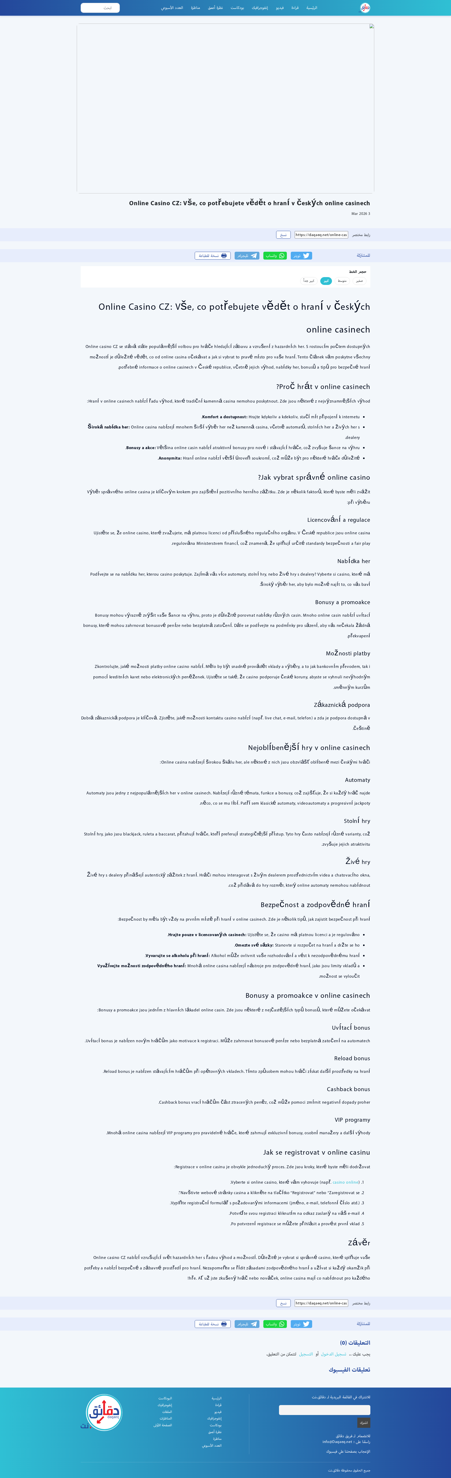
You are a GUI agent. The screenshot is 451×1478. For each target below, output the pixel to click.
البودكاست (165, 1398)
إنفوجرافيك (260, 7)
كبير (326, 280)
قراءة (295, 7)
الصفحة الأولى (162, 1425)
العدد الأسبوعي (172, 7)
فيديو (280, 7)
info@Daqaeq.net (337, 1441)
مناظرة (195, 7)
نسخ (283, 234)
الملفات (167, 1411)
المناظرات (166, 1418)
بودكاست (237, 7)
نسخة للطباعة (209, 255)
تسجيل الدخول (333, 1354)
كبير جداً (309, 280)
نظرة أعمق (215, 7)
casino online (346, 1182)
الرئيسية (311, 7)
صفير (359, 280)
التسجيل (305, 1354)
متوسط (342, 280)
